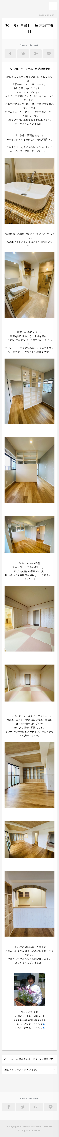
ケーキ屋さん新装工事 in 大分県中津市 (32, 1059)
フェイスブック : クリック (28, 1023)
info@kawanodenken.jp (32, 1020)
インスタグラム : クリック (28, 1027)
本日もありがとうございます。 (21, 1070)
